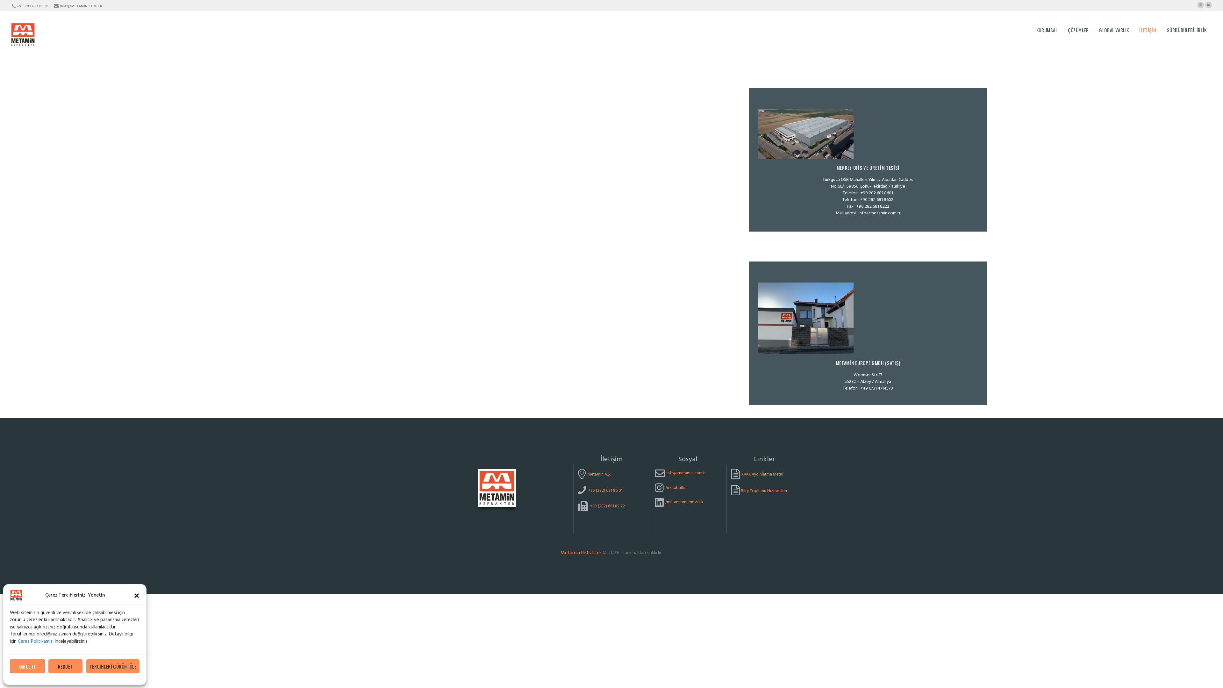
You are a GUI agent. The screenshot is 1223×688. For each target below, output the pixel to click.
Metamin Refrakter (581, 553)
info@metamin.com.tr (879, 213)
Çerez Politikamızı (36, 641)
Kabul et (27, 666)
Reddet (65, 666)
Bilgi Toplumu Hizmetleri (763, 491)
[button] (136, 595)
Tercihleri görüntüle (112, 666)
